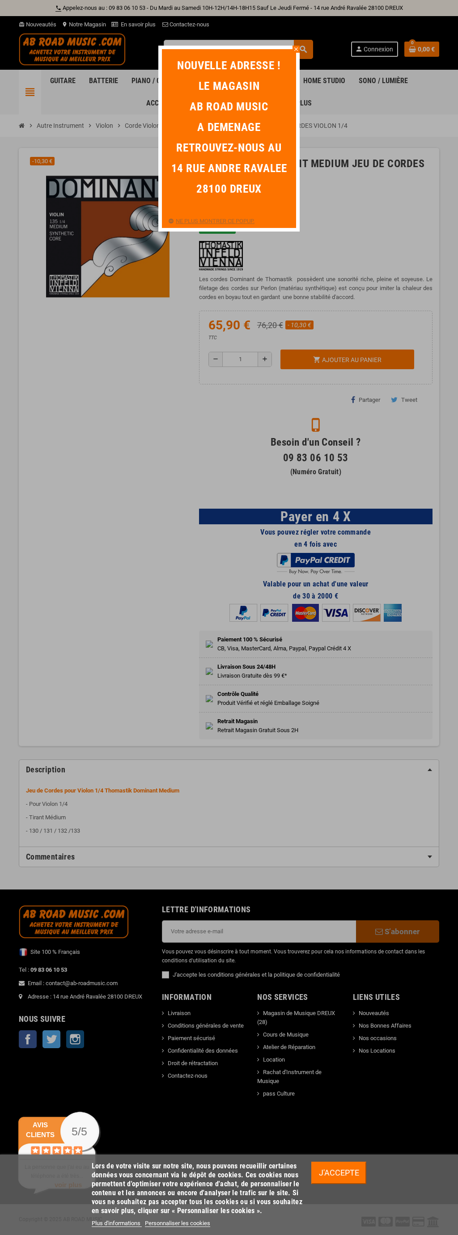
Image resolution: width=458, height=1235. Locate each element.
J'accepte (339, 1172)
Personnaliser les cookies (177, 1223)
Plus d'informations (117, 1223)
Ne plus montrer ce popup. (215, 221)
